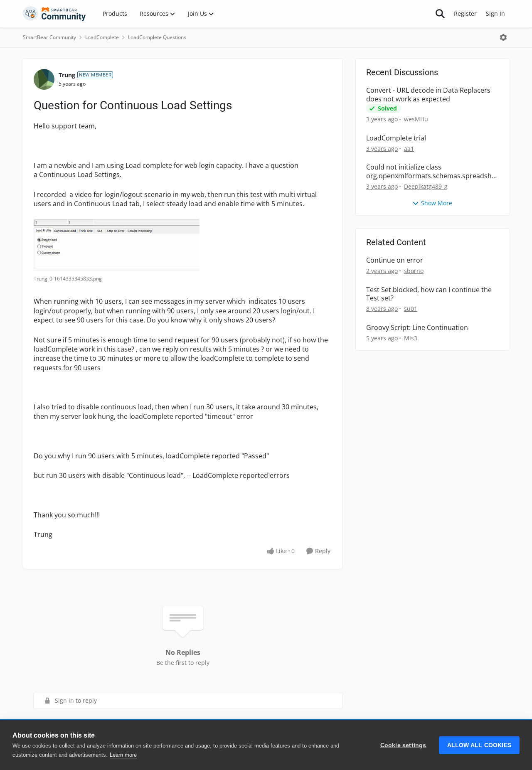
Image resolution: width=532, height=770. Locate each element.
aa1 (409, 149)
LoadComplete (102, 37)
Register (465, 13)
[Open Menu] (503, 37)
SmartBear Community (49, 37)
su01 (410, 308)
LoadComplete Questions (157, 37)
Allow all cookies (479, 745)
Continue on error (394, 260)
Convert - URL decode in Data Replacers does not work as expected (428, 94)
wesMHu (416, 119)
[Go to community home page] (54, 13)
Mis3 (410, 338)
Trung (67, 75)
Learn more (123, 755)
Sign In (495, 13)
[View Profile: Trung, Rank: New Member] (44, 79)
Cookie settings (403, 745)
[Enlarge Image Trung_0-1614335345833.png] (117, 245)
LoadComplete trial (396, 138)
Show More (436, 203)
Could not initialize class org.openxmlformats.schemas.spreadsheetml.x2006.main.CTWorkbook (430, 171)
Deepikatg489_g (426, 186)
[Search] (440, 14)
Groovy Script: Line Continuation (417, 327)
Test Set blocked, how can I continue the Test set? (429, 294)
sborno (414, 271)
